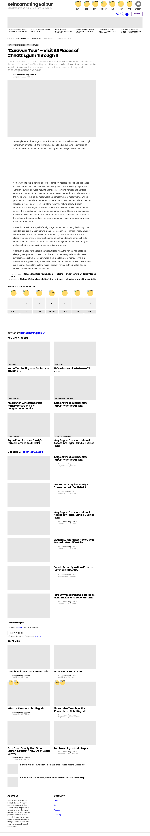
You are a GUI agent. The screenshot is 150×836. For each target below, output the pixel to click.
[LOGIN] (127, 14)
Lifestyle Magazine (63, 436)
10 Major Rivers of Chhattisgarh (26, 708)
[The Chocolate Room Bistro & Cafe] (29, 657)
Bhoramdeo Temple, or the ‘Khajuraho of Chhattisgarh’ (70, 710)
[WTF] (62, 682)
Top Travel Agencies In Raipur (71, 748)
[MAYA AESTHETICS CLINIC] (75, 657)
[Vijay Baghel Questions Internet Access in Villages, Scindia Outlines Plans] (131, 22)
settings (38, 636)
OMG (112, 9)
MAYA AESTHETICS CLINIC (68, 671)
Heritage (12, 364)
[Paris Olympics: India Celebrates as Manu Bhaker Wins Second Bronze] (29, 606)
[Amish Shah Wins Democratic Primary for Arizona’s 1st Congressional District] (63, 22)
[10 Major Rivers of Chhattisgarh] (29, 694)
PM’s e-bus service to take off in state (41, 30)
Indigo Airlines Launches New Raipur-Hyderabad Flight (85, 31)
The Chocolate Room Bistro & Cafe (28, 671)
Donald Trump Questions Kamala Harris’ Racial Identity (73, 569)
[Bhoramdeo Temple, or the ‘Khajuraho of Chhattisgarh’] (75, 694)
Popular (57, 810)
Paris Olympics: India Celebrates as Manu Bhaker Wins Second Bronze (74, 596)
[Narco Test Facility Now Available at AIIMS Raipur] (19, 22)
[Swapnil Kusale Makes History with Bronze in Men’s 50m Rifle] (29, 550)
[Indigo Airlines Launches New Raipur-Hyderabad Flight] (86, 22)
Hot (55, 805)
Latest (138, 9)
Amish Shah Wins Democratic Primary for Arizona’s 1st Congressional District (63, 32)
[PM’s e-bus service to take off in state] (41, 22)
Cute (78, 9)
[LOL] (11, 682)
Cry (121, 9)
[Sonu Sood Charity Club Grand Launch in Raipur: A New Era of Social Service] (29, 733)
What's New (14, 436)
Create (137, 14)
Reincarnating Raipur (30, 4)
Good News (14, 399)
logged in (20, 627)
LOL (86, 9)
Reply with (16, 633)
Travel (70, 399)
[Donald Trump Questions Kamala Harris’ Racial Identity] (29, 578)
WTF (129, 9)
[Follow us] (117, 14)
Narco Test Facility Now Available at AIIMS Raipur (18, 30)
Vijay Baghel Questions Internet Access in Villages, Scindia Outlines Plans (131, 31)
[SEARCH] (122, 14)
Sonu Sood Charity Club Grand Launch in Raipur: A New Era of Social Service (29, 750)
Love (95, 9)
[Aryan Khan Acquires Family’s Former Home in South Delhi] (109, 22)
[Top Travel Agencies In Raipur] (75, 733)
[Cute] (16, 682)
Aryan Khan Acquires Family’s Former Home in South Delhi (107, 31)
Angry (104, 9)
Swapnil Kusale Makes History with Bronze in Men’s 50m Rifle (74, 541)
